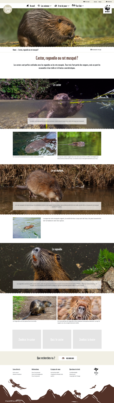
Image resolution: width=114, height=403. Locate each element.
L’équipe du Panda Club (57, 374)
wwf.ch (52, 376)
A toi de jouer (62, 5)
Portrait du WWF (55, 372)
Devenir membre (17, 374)
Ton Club (79, 5)
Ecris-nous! (16, 372)
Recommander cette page (96, 49)
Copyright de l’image (74, 376)
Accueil (32, 5)
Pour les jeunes (36, 376)
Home (14, 49)
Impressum (72, 374)
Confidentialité (73, 372)
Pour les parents (36, 372)
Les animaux (45, 5)
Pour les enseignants (37, 374)
